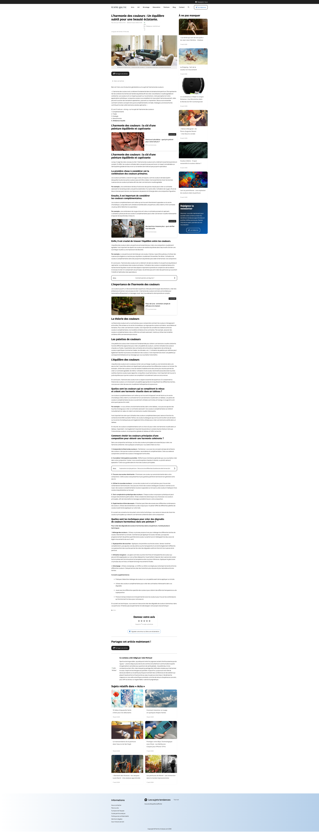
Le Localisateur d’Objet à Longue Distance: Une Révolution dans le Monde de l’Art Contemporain (192, 99)
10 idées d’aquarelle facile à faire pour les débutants (122, 711)
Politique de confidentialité (120, 816)
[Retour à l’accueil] (118, 7)
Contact (182, 7)
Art (138, 7)
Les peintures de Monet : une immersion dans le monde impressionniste (161, 776)
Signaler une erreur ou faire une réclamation (145, 631)
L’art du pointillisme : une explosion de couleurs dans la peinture (193, 191)
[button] (188, 7)
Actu (132, 7)
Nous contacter (116, 805)
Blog (174, 7)
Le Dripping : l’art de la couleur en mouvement (188, 68)
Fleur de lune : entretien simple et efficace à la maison (157, 305)
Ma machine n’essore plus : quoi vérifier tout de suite (160, 227)
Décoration (156, 7)
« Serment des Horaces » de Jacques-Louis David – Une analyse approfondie (126, 776)
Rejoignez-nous (202, 2)
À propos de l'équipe (117, 811)
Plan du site (115, 808)
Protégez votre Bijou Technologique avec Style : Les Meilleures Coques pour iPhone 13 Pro (159, 744)
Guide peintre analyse (118, 813)
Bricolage (146, 7)
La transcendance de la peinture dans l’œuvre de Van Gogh (124, 743)
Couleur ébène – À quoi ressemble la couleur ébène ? (190, 162)
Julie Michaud (146, 658)
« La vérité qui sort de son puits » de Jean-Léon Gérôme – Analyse (192, 39)
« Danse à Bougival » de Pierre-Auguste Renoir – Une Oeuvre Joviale (188, 131)
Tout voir (176, 800)
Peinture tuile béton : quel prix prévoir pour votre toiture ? (159, 140)
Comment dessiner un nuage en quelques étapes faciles (157, 711)
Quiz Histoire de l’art (117, 822)
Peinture (166, 7)
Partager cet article (121, 74)
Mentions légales (116, 819)
